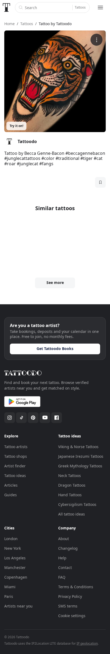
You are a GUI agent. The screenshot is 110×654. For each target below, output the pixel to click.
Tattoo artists (16, 446)
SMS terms (67, 606)
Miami (9, 586)
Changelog (68, 548)
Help (62, 557)
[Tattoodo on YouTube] (45, 417)
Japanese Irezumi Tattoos (80, 456)
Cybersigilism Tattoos (77, 504)
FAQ (61, 577)
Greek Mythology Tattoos (80, 465)
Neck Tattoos (69, 475)
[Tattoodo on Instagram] (9, 417)
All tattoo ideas (71, 514)
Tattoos (80, 7)
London (11, 538)
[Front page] (6, 7)
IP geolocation (87, 643)
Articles (11, 485)
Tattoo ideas (15, 475)
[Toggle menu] (100, 7)
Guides (10, 494)
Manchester (15, 567)
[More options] (97, 40)
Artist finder (15, 465)
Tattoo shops (15, 456)
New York (12, 548)
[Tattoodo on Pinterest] (33, 417)
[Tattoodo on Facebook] (56, 417)
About (63, 538)
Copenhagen (15, 577)
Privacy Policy (70, 596)
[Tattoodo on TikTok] (21, 417)
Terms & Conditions (75, 586)
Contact (65, 567)
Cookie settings (71, 615)
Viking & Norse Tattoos (78, 446)
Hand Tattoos (70, 494)
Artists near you (18, 606)
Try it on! (16, 126)
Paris (8, 596)
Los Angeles (15, 557)
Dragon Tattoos (71, 485)
